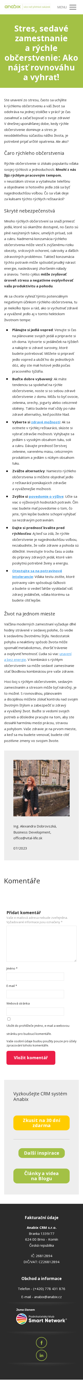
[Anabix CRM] (27, 7)
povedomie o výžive (46, 496)
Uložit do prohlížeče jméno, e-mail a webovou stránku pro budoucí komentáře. (37, 1030)
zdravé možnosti (45, 422)
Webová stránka (18, 1003)
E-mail (11, 986)
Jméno (12, 968)
